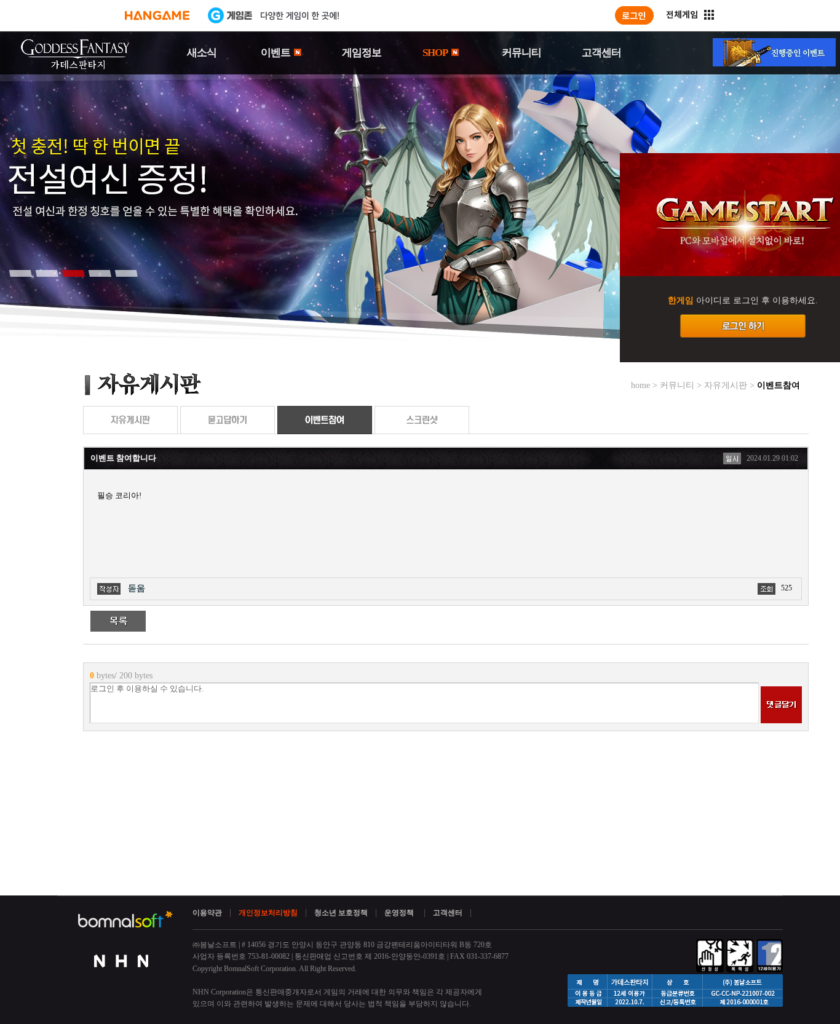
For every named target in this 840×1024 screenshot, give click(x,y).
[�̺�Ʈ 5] (126, 273)
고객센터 (601, 52)
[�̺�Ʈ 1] (20, 273)
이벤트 (276, 52)
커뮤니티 (521, 52)
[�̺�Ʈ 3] (73, 273)
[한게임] (157, 15)
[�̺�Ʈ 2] (46, 273)
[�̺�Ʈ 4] (99, 273)
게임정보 (361, 52)
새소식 (201, 52)
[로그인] (634, 15)
